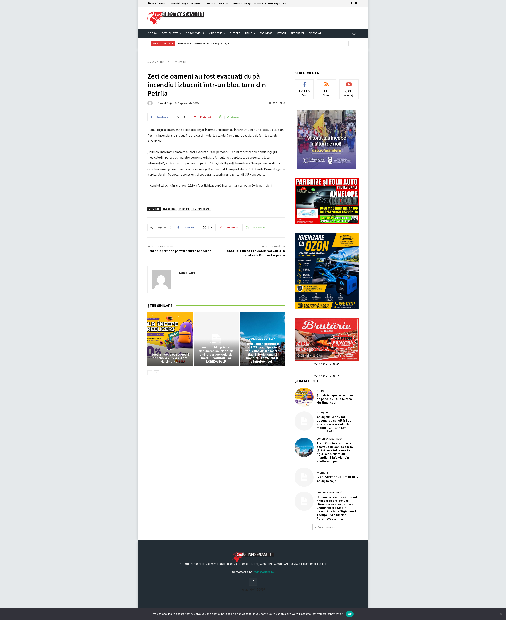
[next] (352, 43)
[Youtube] (356, 3)
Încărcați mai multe (325, 527)
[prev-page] (149, 372)
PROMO (170, 350)
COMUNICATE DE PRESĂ (262, 339)
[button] (354, 33)
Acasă (150, 62)
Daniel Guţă (165, 103)
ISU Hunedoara (201, 208)
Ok (350, 613)
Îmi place (304, 82)
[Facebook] (351, 3)
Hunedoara (169, 208)
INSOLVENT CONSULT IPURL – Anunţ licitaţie (203, 43)
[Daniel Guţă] (150, 103)
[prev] (346, 43)
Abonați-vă (349, 82)
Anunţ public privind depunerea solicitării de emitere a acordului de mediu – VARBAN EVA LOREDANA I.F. (216, 354)
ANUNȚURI (215, 342)
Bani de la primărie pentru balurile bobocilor (179, 251)
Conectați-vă (326, 82)
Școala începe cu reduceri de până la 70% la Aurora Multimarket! (170, 358)
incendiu (184, 208)
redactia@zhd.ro (264, 571)
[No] (501, 614)
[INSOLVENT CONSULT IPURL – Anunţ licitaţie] (304, 477)
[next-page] (156, 372)
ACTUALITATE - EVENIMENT (171, 62)
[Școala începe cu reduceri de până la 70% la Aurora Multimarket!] (170, 339)
